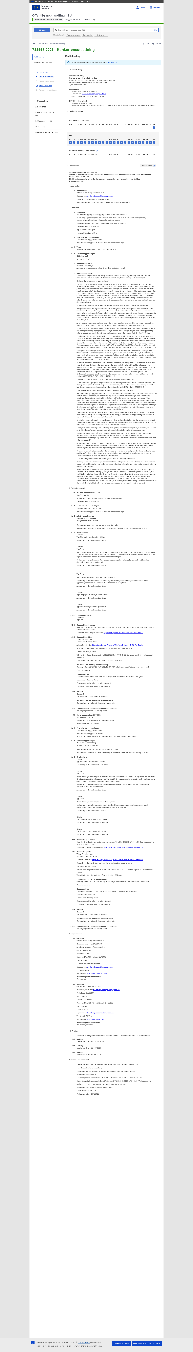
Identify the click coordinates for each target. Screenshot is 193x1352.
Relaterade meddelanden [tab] (43, 62)
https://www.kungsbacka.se (97, 973)
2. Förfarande (40, 107)
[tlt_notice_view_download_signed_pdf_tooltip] (154, 127)
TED (33, 44)
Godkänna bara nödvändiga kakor (146, 1343)
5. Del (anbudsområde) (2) (44, 114)
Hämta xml (43, 72)
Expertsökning (87, 35)
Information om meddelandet (46, 132)
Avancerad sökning (73, 35)
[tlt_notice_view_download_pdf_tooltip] (70, 142)
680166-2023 (112, 62)
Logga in (143, 7)
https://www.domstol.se (95, 1019)
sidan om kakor (84, 1342)
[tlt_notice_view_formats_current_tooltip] (154, 166)
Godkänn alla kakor (121, 1343)
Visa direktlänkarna (46, 77)
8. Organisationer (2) (43, 121)
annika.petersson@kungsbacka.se (94, 94)
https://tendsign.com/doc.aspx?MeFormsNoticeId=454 (123, 633)
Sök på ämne (100, 35)
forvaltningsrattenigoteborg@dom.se (106, 990)
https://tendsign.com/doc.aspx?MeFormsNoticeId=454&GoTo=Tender (117, 645)
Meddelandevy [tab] (39, 57)
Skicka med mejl (45, 86)
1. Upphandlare (41, 101)
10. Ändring (40, 127)
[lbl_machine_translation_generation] (97, 151)
